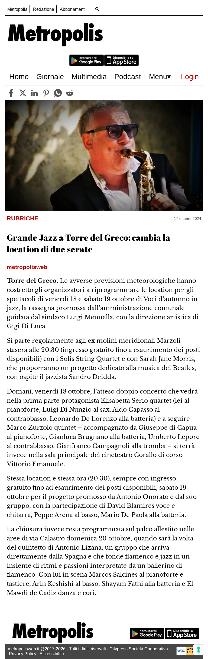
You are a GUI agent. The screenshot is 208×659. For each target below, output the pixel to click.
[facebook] (11, 93)
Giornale (50, 76)
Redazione (43, 9)
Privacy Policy (22, 653)
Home (19, 76)
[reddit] (69, 93)
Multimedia (89, 76)
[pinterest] (46, 93)
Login (190, 76)
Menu (158, 76)
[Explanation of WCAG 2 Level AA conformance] (188, 653)
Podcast (127, 76)
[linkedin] (34, 93)
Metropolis (17, 9)
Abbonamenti (73, 9)
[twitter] (22, 93)
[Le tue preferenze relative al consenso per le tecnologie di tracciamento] (198, 649)
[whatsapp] (58, 93)
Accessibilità (52, 653)
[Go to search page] (97, 9)
